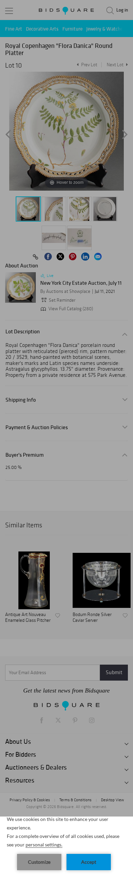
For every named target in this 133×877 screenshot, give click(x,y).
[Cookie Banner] (66, 847)
